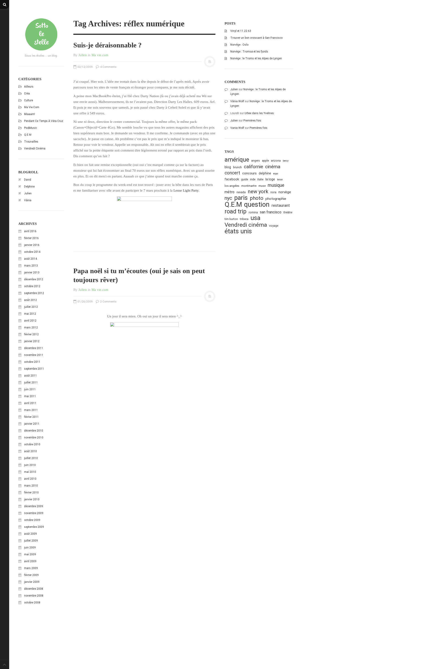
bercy (286, 160)
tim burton (231, 219)
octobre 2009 (32, 520)
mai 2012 (30, 313)
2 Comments (107, 301)
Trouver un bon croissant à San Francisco (256, 37)
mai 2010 (30, 472)
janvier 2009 (31, 582)
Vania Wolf (237, 127)
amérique (237, 159)
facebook (232, 179)
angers (255, 160)
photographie (275, 199)
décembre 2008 (33, 588)
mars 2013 (31, 265)
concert (232, 173)
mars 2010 (31, 485)
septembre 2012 (34, 293)
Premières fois (252, 120)
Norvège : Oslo (239, 44)
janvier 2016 (31, 245)
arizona (276, 160)
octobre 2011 (32, 361)
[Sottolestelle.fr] (41, 34)
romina (253, 212)
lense (280, 179)
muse (262, 185)
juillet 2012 (31, 306)
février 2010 (31, 492)
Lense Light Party (185, 190)
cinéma (272, 166)
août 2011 (30, 375)
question (257, 204)
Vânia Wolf (237, 101)
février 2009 (31, 575)
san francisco (270, 212)
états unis (238, 231)
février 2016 (31, 238)
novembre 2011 (33, 355)
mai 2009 (30, 554)
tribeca (244, 219)
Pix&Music (30, 127)
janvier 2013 (31, 272)
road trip (236, 211)
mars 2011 (31, 410)
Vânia (27, 200)
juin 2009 (30, 547)
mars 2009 (31, 568)
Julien (28, 193)
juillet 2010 (31, 458)
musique (276, 185)
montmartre (248, 185)
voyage (273, 225)
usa (255, 218)
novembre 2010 (33, 437)
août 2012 (30, 300)
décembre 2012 (33, 279)
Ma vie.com (31, 107)
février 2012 (31, 334)
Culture (28, 100)
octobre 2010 (32, 444)
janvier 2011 (31, 423)
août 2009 (30, 533)
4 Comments (107, 67)
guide (244, 179)
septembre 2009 (34, 527)
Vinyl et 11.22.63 (240, 31)
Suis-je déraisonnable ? (107, 45)
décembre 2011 (33, 348)
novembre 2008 (33, 595)
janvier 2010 (31, 499)
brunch (237, 167)
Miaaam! (29, 114)
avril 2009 (30, 561)
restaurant (281, 205)
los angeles (232, 185)
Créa (27, 93)
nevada (241, 192)
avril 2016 (30, 231)
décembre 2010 (33, 430)
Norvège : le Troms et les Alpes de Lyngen (256, 58)
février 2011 (31, 416)
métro (229, 192)
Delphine (29, 186)
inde (252, 179)
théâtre (287, 212)
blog (228, 167)
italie (260, 179)
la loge (270, 179)
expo (275, 173)
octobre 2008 (32, 602)
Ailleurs (28, 86)
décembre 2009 (33, 506)
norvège (284, 192)
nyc (228, 198)
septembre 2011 (34, 368)
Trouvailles (31, 141)
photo (256, 198)
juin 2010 (30, 465)
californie (253, 166)
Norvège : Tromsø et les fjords (249, 51)
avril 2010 (30, 478)
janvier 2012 (31, 341)
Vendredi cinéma (34, 148)
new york (258, 191)
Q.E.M (27, 134)
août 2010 (30, 451)
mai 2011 (30, 396)
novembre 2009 (33, 513)
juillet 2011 (31, 382)
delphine (265, 173)
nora (273, 192)
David (27, 179)
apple (265, 160)
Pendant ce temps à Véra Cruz (43, 121)
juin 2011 (30, 389)
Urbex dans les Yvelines (259, 113)
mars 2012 (31, 327)
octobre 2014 (32, 251)
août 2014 (30, 258)
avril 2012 (30, 320)
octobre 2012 (32, 286)
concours (249, 173)
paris (241, 198)
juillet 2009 (31, 540)
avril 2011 (30, 403)
